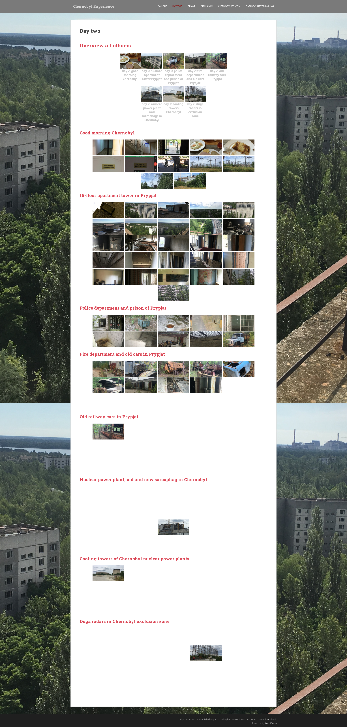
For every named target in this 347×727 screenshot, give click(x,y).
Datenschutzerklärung (260, 6)
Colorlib (272, 719)
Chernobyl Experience (93, 6)
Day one (162, 6)
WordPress (271, 723)
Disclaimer (207, 6)
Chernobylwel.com (229, 6)
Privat (191, 6)
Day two (177, 6)
